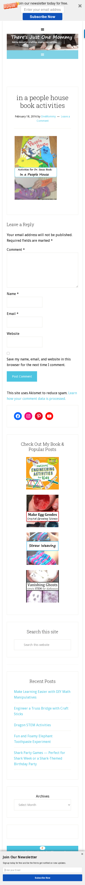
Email (13, 314)
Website (13, 334)
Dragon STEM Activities (32, 725)
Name (13, 294)
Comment (16, 250)
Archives (42, 796)
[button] (42, 10)
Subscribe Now (42, 16)
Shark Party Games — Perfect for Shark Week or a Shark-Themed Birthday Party (39, 758)
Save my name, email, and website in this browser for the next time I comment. (39, 362)
